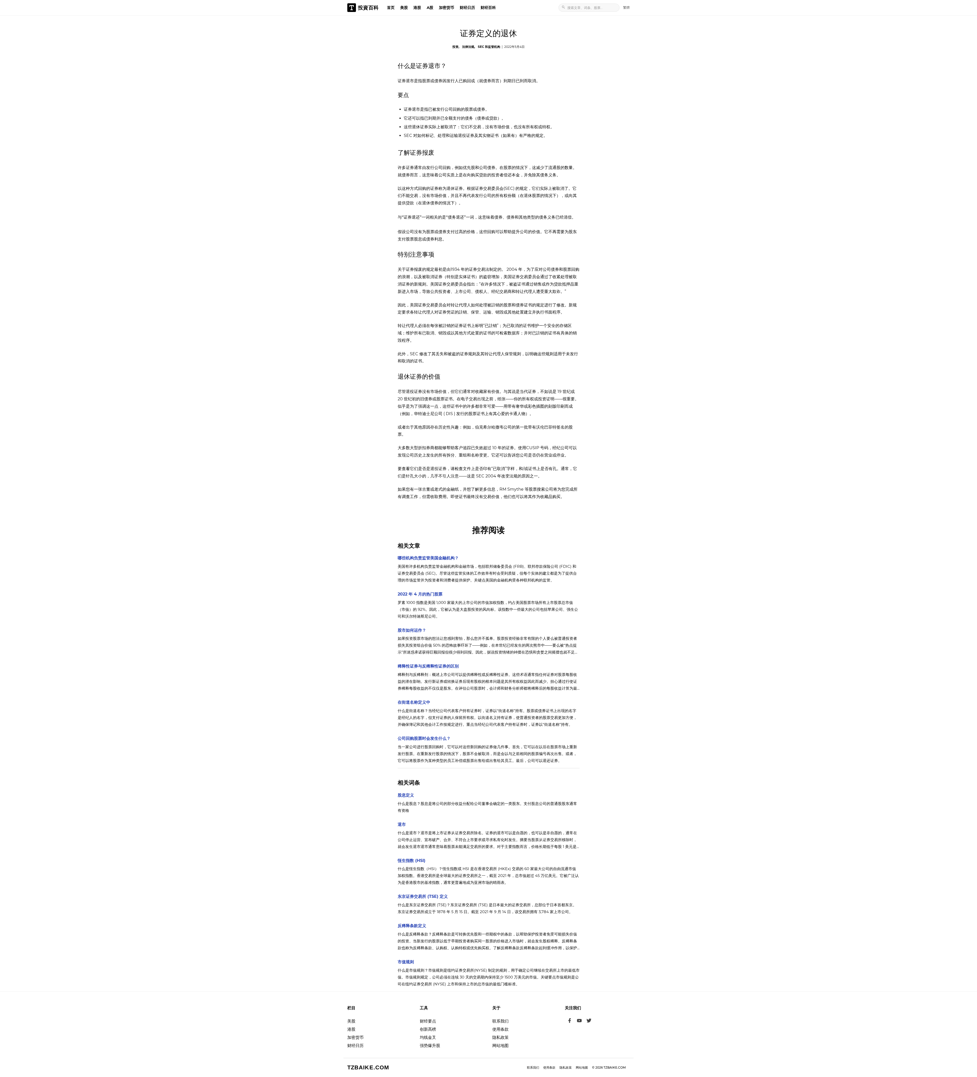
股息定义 (406, 795)
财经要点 (428, 1021)
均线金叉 (428, 1037)
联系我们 (500, 1021)
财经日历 (467, 7)
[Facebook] (569, 1021)
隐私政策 (500, 1037)
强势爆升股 (430, 1045)
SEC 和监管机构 (489, 47)
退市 (402, 824)
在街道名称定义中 (414, 702)
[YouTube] (579, 1021)
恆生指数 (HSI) (411, 860)
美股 (404, 7)
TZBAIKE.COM (368, 1067)
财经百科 (488, 7)
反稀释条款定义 (412, 925)
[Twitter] (589, 1021)
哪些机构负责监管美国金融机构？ (428, 558)
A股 (430, 7)
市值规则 (406, 961)
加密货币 (446, 7)
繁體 (626, 7)
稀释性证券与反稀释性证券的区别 (428, 666)
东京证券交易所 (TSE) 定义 (423, 896)
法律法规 (468, 47)
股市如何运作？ (412, 630)
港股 (417, 7)
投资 (455, 47)
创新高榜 (428, 1029)
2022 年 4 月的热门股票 (420, 594)
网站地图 (500, 1045)
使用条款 (500, 1029)
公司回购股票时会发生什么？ (424, 738)
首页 (391, 7)
